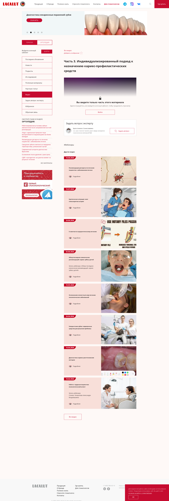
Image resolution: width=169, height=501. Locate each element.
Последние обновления (34, 59)
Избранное (29, 106)
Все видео (68, 50)
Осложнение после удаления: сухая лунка (36, 154)
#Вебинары (69, 145)
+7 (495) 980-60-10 (109, 486)
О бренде (50, 4)
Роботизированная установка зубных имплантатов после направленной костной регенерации (36, 128)
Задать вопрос (123, 131)
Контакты (96, 4)
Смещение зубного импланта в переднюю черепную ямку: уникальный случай (36, 145)
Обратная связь (31, 112)
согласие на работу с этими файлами (140, 493)
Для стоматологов (82, 488)
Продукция (38, 4)
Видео (27, 95)
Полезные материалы (33, 83)
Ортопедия (44, 42)
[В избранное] (82, 53)
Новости (28, 65)
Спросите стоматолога (81, 4)
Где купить (162, 4)
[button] (150, 4)
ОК (133, 497)
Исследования (30, 77)
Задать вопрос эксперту (34, 100)
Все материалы (46, 163)
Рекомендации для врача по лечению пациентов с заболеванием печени (35, 140)
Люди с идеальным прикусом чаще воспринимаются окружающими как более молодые (36, 134)
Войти (46, 51)
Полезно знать (63, 4)
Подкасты (29, 71)
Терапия (29, 42)
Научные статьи (31, 89)
